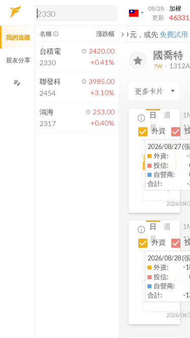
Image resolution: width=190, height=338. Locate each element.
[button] (74, 12)
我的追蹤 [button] (18, 37)
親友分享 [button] (18, 60)
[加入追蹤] (138, 60)
